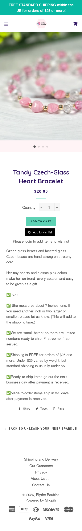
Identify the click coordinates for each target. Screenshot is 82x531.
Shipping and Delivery (41, 459)
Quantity (29, 207)
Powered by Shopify (41, 500)
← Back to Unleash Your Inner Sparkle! (41, 428)
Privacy (41, 472)
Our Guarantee (41, 465)
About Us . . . (41, 478)
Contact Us (41, 484)
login (28, 241)
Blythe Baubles (48, 494)
